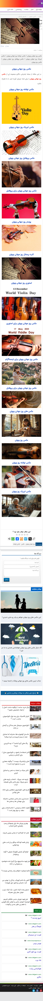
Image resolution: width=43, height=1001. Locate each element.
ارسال (6, 579)
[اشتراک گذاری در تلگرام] (25, 538)
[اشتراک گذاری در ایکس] (30, 538)
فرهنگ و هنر (36, 926)
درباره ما (36, 986)
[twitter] (33, 990)
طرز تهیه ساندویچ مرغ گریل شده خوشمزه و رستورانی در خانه (16, 862)
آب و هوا (39, 988)
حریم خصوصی (6, 986)
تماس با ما (30, 986)
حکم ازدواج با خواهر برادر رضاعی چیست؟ (15, 870)
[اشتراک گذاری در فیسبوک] (17, 538)
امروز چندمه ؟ (36, 918)
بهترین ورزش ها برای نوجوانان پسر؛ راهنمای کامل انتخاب (16, 824)
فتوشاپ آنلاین (32, 988)
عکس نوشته (16, 544)
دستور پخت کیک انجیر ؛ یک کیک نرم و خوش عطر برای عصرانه (16, 891)
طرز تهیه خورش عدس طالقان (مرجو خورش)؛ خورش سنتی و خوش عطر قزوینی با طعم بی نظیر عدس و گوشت (16, 902)
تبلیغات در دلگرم (21, 986)
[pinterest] (41, 990)
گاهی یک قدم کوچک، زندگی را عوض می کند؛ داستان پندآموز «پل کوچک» (16, 881)
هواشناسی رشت (35, 968)
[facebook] (37, 990)
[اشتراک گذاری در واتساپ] (13, 538)
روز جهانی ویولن (30, 544)
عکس (22, 544)
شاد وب (38, 960)
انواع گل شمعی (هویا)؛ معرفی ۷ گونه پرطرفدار (15, 853)
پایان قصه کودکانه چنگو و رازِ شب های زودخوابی (16, 843)
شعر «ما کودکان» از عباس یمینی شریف (16, 833)
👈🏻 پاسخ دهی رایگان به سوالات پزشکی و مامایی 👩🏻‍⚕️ (21, 693)
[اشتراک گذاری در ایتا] (21, 538)
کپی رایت (13, 986)
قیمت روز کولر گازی (34, 951)
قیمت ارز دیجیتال (34, 934)
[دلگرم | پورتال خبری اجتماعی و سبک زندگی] (40, 4)
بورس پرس (37, 943)
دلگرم (39, 977)
